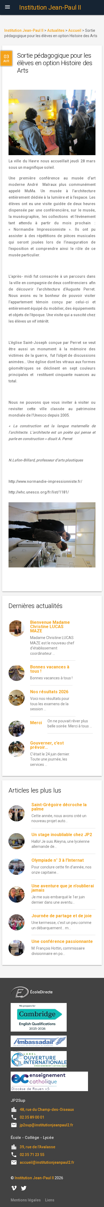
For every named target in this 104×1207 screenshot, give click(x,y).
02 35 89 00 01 (32, 1117)
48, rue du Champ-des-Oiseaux (47, 1109)
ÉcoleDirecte (41, 992)
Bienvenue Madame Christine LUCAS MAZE (50, 626)
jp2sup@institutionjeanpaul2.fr (46, 1125)
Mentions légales (26, 1200)
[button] (7, 7)
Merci (36, 722)
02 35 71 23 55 (32, 1155)
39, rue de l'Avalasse (37, 1147)
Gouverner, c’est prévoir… (47, 745)
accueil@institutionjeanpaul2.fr (47, 1162)
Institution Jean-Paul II (34, 1178)
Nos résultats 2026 (49, 691)
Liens (49, 1200)
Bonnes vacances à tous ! (49, 669)
